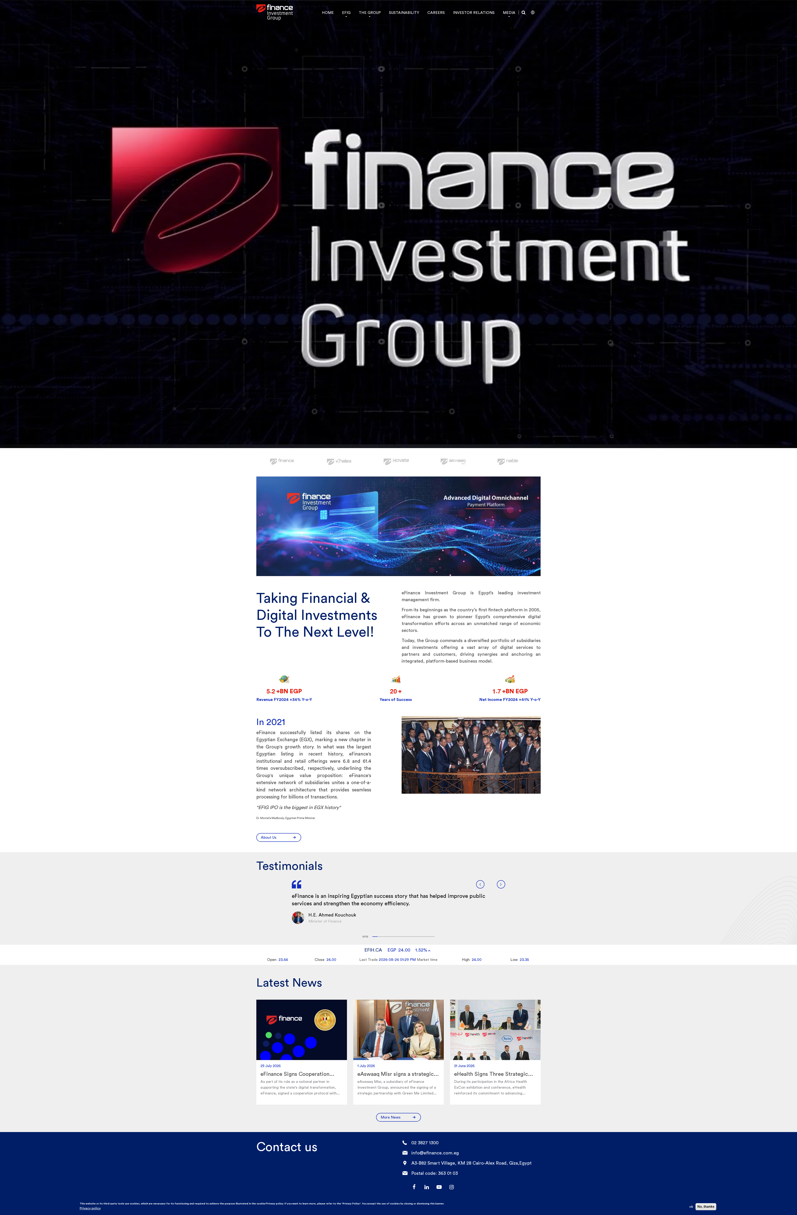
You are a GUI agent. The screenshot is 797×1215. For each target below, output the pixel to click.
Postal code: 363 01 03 (434, 1173)
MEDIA (509, 12)
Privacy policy (90, 1208)
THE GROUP (370, 12)
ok (691, 1207)
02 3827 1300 (425, 1142)
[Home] (274, 12)
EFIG (346, 12)
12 (432, 936)
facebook (414, 1187)
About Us (268, 837)
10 (421, 936)
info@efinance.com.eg (435, 1152)
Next (501, 884)
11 (426, 936)
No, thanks (705, 1206)
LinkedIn (426, 1187)
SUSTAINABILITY (404, 12)
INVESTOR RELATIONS (474, 12)
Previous (480, 884)
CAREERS (436, 12)
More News (391, 1117)
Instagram (451, 1187)
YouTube (439, 1187)
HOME (328, 12)
